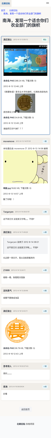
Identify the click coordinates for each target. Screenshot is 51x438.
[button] (47, 3)
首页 (3, 10)
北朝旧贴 (13, 10)
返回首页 (25, 409)
